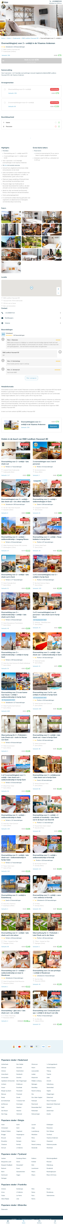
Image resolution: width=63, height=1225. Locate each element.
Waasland (49, 1141)
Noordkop (34, 1087)
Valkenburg (50, 1084)
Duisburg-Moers (21, 1158)
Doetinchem (20, 1071)
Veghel (49, 1091)
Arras (3, 1192)
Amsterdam (4, 1077)
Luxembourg (35, 1131)
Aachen (3, 1158)
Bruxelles (4, 1141)
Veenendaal (50, 1087)
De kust (3, 1148)
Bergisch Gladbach (6, 1165)
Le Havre (19, 1195)
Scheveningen (36, 1114)
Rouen (48, 1189)
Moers (33, 1172)
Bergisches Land (6, 1162)
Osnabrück (50, 1168)
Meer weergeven (31, 378)
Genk (18, 1125)
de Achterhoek (5, 1101)
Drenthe (18, 1077)
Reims (33, 1199)
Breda (3, 1097)
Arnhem (3, 1084)
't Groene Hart (20, 1101)
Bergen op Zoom (6, 1091)
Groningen (19, 1104)
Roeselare (50, 1128)
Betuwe (3, 1094)
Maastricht (35, 1077)
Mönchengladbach (52, 1158)
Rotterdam (35, 1111)
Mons (33, 1138)
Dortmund (4, 1175)
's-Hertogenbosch (52, 1064)
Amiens (3, 1189)
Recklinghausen (51, 1172)
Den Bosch (4, 1111)
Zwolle (49, 1114)
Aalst (3, 1125)
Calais (3, 1195)
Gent (17, 1128)
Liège (33, 1128)
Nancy (33, 1192)
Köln (33, 1165)
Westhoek (50, 1148)
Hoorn (33, 1068)
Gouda (18, 1097)
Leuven (34, 1125)
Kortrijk (18, 1144)
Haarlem (18, 1107)
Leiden (34, 1074)
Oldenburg (50, 1165)
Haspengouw (20, 1134)
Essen (18, 1168)
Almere (3, 1071)
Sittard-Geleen (51, 1068)
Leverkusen (35, 1168)
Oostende (34, 1148)
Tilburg (49, 1071)
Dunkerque (19, 1189)
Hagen (18, 1175)
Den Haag (4, 1114)
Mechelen (34, 1134)
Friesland (19, 1094)
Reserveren (53, 426)
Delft (2, 1107)
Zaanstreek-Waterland (53, 1104)
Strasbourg (50, 1192)
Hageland (19, 1131)
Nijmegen (34, 1084)
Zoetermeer (50, 1111)
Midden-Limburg (36, 1081)
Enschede (19, 1087)
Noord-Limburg (36, 1091)
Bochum (3, 1168)
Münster (49, 1162)
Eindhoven (19, 1084)
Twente (49, 1074)
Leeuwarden (35, 1071)
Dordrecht (19, 1074)
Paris (33, 1195)
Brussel (3, 1138)
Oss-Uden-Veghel (37, 1097)
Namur (34, 1141)
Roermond (35, 1104)
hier (6, 165)
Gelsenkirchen (20, 1172)
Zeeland (49, 1107)
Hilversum (35, 1064)
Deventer (19, 1068)
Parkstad (34, 1101)
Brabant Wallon (6, 1131)
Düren (18, 1162)
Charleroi (4, 1144)
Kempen (18, 1141)
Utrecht (49, 1081)
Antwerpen (4, 1128)
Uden (48, 1077)
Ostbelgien (50, 1125)
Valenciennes (50, 1195)
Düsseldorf (19, 1165)
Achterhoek (4, 1064)
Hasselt (18, 1138)
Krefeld (34, 1162)
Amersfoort (4, 1074)
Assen (3, 1087)
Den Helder (19, 1064)
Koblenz (34, 1158)
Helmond (19, 1114)
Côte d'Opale (5, 1199)
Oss (33, 1094)
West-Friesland (51, 1101)
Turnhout (49, 1134)
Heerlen (18, 1111)
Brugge (3, 1134)
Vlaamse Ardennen (52, 1138)
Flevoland (19, 1091)
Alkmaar (3, 1068)
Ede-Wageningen (21, 1081)
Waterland (50, 1097)
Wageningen (50, 1094)
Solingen (4, 1178)
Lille (17, 1199)
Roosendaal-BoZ (36, 1107)
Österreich (4, 1209)
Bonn (2, 1172)
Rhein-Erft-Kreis (51, 1175)
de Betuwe (4, 1104)
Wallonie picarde (52, 1144)
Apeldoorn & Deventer (8, 1081)
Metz (33, 1189)
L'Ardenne (19, 1148)
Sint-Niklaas (50, 1131)
